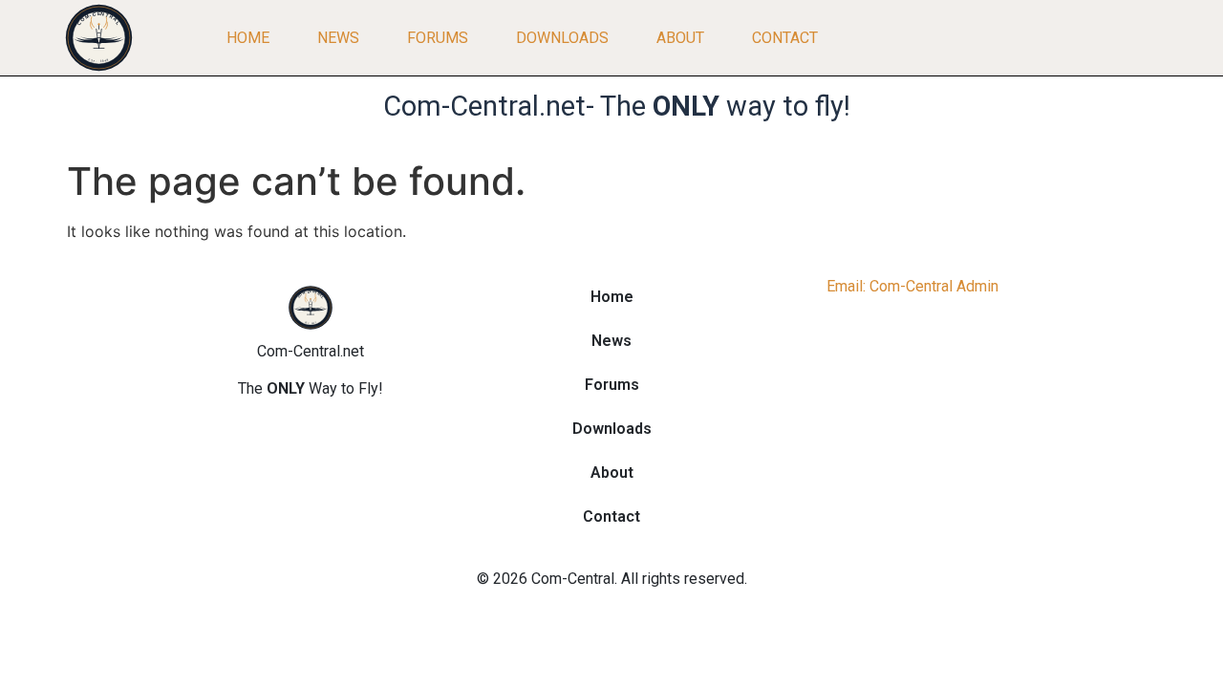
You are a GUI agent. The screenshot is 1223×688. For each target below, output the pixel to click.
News (338, 38)
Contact (785, 38)
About (680, 38)
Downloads (562, 38)
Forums (437, 38)
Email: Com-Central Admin (912, 286)
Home (247, 38)
